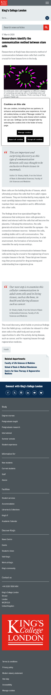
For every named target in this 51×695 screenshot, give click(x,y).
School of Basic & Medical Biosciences (21, 367)
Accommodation (17, 504)
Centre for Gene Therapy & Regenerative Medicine (22, 372)
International (16, 433)
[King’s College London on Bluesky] (41, 392)
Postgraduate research (20, 427)
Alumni (14, 480)
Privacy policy (15, 667)
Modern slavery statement (20, 673)
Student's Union (17, 551)
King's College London (14, 10)
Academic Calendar (19, 521)
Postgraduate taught (19, 422)
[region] (25, 122)
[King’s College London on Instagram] (21, 392)
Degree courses (17, 416)
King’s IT (14, 516)
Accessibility (15, 685)
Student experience (19, 445)
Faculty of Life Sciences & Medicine (20, 363)
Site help (13, 679)
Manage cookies (16, 691)
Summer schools (18, 439)
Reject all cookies (16, 139)
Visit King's (15, 557)
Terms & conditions (18, 662)
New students (16, 463)
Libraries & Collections (20, 510)
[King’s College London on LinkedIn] (28, 392)
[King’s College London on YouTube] (34, 392)
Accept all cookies (35, 139)
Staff (13, 474)
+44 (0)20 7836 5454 (10, 586)
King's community (18, 568)
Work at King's (17, 563)
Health (6, 349)
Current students (18, 469)
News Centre (16, 540)
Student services (18, 498)
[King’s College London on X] (14, 392)
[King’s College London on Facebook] (8, 392)
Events (14, 545)
